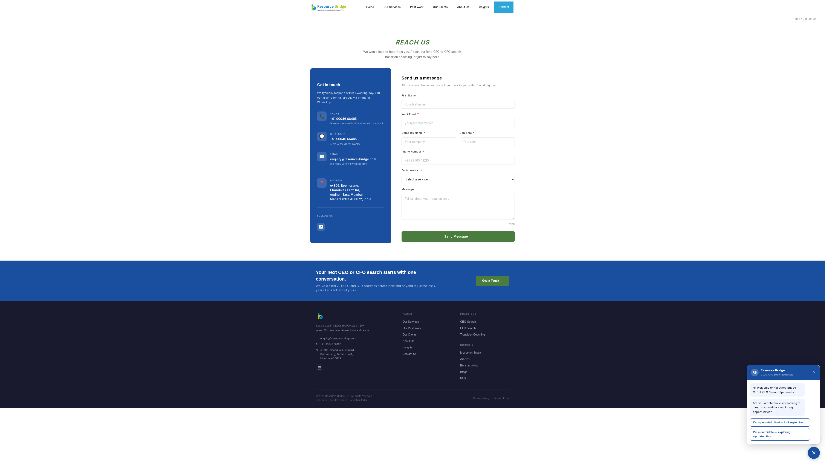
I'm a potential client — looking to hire (778, 422)
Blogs (463, 372)
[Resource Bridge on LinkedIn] (319, 367)
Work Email (410, 114)
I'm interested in (412, 170)
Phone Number (413, 151)
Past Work (416, 7)
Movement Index (470, 352)
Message (408, 189)
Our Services (392, 7)
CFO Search (468, 328)
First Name (410, 95)
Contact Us (410, 354)
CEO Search (468, 321)
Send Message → (458, 236)
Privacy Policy (481, 398)
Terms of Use (501, 398)
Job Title (467, 132)
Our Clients (440, 7)
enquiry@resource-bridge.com (353, 159)
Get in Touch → (492, 280)
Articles (465, 359)
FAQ (463, 378)
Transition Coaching (472, 334)
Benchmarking (469, 365)
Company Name (413, 132)
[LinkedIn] (321, 227)
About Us (463, 7)
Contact (503, 7)
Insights (484, 7)
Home (370, 7)
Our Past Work (412, 328)
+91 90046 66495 (343, 119)
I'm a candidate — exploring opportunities (771, 434)
